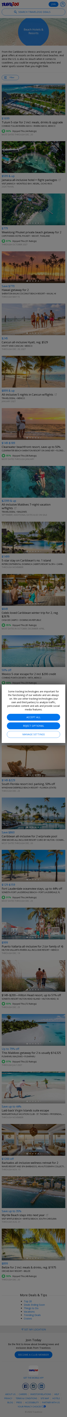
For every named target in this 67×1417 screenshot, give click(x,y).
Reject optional (33, 725)
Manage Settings (33, 734)
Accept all (33, 717)
